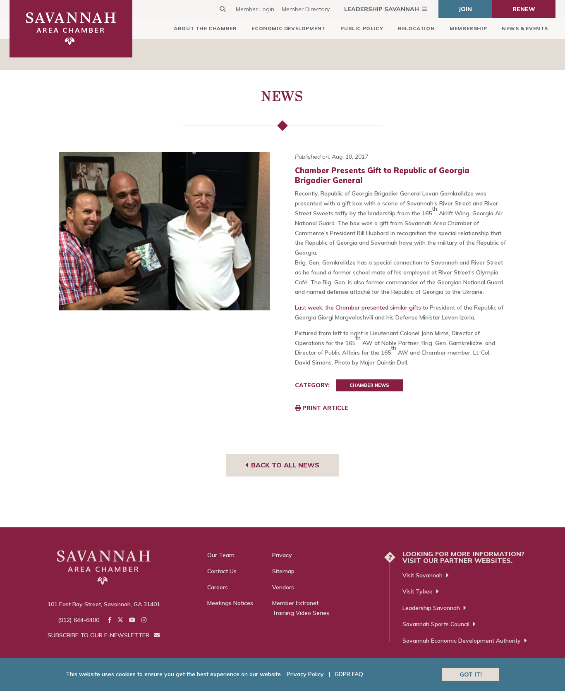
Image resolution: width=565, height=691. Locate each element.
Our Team (221, 555)
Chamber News (369, 385)
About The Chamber (205, 28)
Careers (217, 587)
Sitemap (283, 571)
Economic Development (288, 28)
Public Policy (361, 28)
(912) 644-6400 (78, 620)
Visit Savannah (422, 575)
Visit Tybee (417, 591)
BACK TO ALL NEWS (284, 465)
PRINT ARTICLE (324, 408)
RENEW (523, 9)
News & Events (525, 28)
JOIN (465, 9)
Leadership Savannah (381, 9)
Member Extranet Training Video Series (300, 608)
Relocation (416, 28)
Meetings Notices (230, 603)
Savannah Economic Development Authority (461, 640)
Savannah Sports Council (435, 624)
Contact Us (222, 571)
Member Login (255, 9)
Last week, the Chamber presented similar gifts (358, 307)
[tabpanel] (165, 231)
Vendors (283, 587)
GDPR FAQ (349, 674)
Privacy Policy (305, 674)
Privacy (282, 555)
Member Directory (306, 9)
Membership (468, 28)
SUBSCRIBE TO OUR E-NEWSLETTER (99, 635)
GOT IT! (471, 674)
